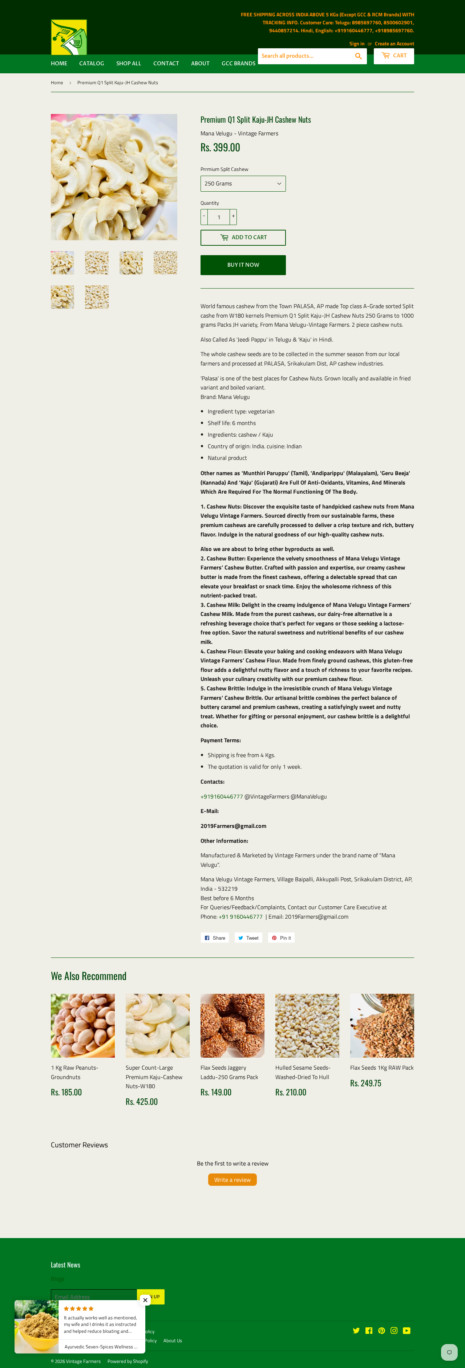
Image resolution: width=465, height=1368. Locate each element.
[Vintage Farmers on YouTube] (407, 1331)
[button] (145, 1300)
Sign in (357, 43)
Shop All (128, 63)
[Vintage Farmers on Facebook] (369, 1331)
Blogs (57, 1278)
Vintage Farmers (83, 1361)
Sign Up (151, 1297)
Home (59, 63)
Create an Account (394, 43)
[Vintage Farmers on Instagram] (394, 1331)
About (200, 63)
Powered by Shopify (128, 1361)
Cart (399, 55)
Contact (166, 63)
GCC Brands (238, 63)
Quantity (210, 203)
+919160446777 (222, 796)
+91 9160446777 (241, 916)
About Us (172, 1340)
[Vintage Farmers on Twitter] (356, 1331)
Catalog (91, 63)
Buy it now (243, 265)
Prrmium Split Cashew (224, 169)
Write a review (232, 1179)
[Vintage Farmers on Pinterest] (381, 1331)
